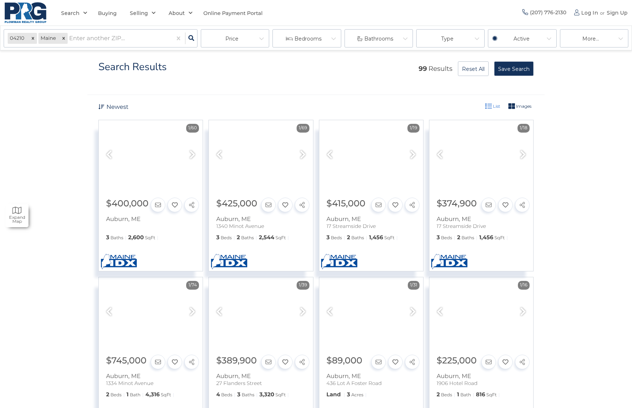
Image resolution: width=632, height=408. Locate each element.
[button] (33, 38)
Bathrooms (378, 38)
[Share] (191, 205)
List (496, 106)
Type (447, 38)
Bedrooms (307, 38)
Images (523, 106)
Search (70, 13)
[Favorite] (175, 205)
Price (231, 38)
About (177, 13)
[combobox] (70, 38)
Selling (139, 13)
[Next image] (192, 155)
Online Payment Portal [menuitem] (233, 13)
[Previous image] (109, 155)
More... (590, 38)
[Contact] (158, 205)
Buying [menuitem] (107, 13)
